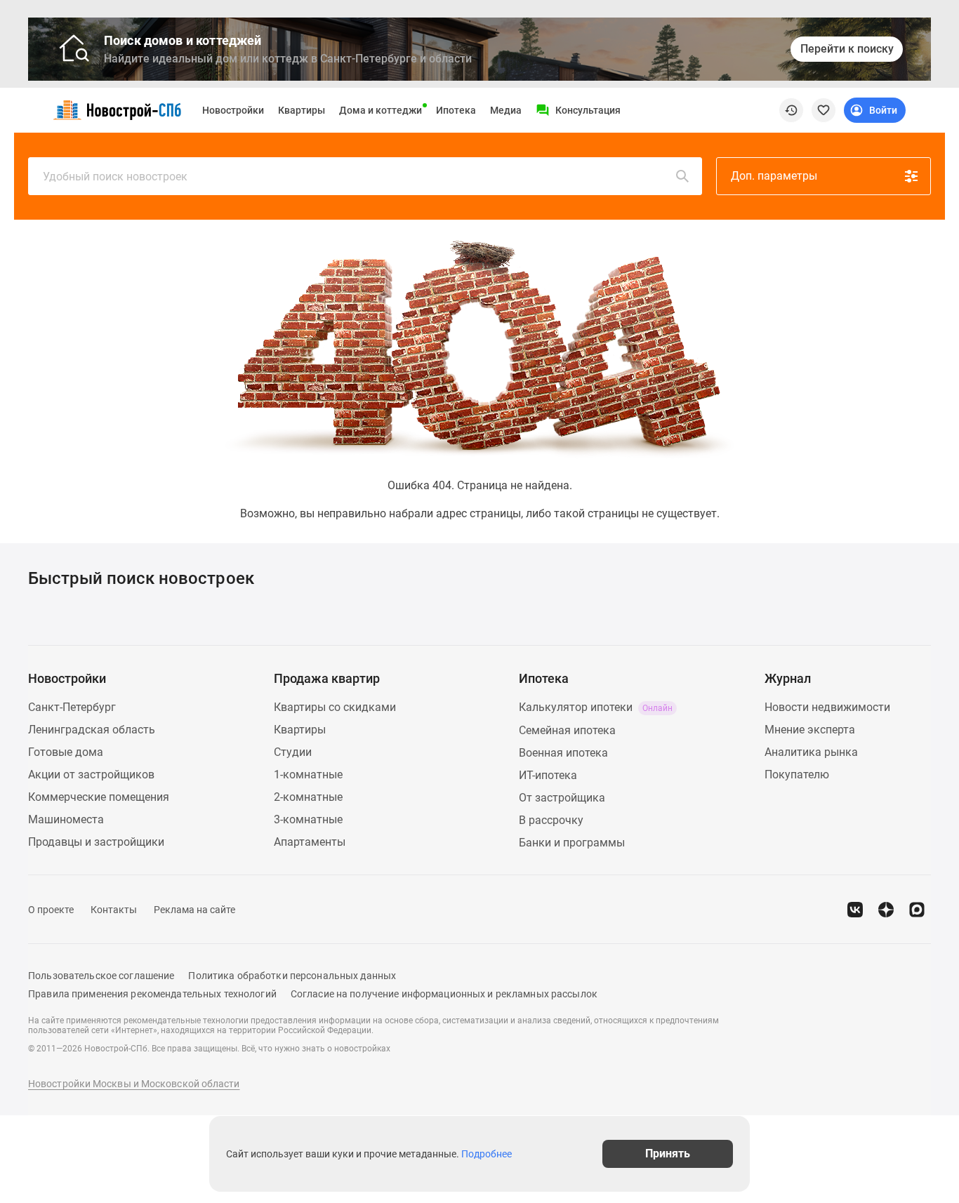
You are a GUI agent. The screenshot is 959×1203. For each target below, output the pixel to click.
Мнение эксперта (810, 729)
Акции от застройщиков (91, 774)
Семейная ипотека (567, 730)
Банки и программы (572, 842)
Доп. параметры (774, 175)
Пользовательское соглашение (101, 975)
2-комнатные (308, 797)
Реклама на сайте (194, 909)
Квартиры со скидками (335, 707)
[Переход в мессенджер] (917, 910)
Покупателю (797, 774)
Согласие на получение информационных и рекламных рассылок (444, 993)
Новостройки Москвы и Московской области (134, 1083)
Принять (667, 1153)
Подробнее (486, 1153)
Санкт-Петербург (72, 707)
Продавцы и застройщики (96, 842)
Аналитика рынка (811, 752)
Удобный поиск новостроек (115, 176)
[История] (791, 110)
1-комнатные (308, 774)
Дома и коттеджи (380, 110)
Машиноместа (66, 819)
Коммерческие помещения (98, 797)
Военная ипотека (563, 752)
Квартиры (301, 110)
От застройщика (562, 797)
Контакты (114, 909)
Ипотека (456, 110)
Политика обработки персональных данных (292, 975)
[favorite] (823, 110)
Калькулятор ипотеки (596, 707)
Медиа (506, 110)
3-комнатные (308, 819)
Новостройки (233, 110)
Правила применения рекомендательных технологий (152, 993)
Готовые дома (65, 752)
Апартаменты (309, 842)
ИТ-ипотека (548, 775)
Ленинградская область (91, 729)
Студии (293, 752)
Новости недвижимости (827, 707)
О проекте (51, 909)
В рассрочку (551, 820)
